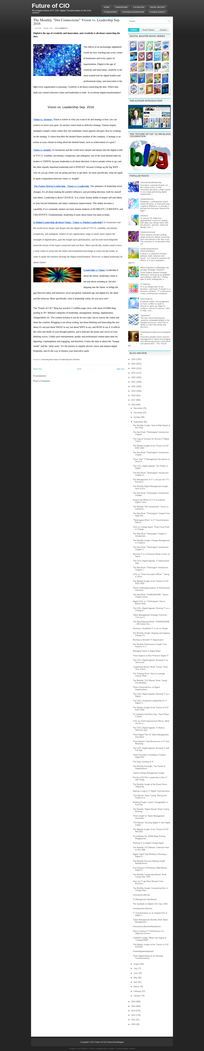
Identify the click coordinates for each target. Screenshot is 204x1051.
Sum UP (72, 359)
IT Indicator (145, 284)
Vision (77, 359)
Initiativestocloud (147, 232)
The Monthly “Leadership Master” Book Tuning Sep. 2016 (150, 875)
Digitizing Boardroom (133, 12)
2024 (133, 368)
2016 (133, 404)
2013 (133, 1011)
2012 (133, 1015)
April (136, 982)
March (137, 986)
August (137, 964)
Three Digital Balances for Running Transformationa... (148, 957)
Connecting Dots (47, 359)
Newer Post (37, 369)
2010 (133, 1024)
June (136, 973)
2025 (133, 364)
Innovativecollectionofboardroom (147, 926)
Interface (144, 216)
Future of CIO (51, 5)
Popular (134, 30)
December (138, 408)
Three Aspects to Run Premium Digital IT (150, 656)
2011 (133, 1020)
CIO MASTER (138, 7)
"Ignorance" (145, 315)
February (138, 991)
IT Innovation (110, 12)
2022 (133, 377)
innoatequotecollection (142, 908)
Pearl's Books (148, 30)
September (139, 422)
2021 (133, 382)
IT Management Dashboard (144, 899)
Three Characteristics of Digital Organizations (146, 688)
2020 (133, 386)
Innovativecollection (141, 895)
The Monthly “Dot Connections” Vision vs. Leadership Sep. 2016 (76, 21)
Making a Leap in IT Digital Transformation (151, 791)
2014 (133, 1006)
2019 (133, 391)
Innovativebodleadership (150, 182)
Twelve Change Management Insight (148, 773)
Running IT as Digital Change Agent (148, 843)
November (138, 413)
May (136, 977)
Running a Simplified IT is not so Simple (150, 628)
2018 (133, 395)
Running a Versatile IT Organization (148, 640)
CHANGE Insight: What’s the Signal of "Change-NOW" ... (149, 939)
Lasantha (111, 1049)
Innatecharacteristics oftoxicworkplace (149, 250)
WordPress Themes (88, 1049)
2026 (133, 359)
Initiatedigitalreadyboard (143, 951)
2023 (133, 373)
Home (106, 7)
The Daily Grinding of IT (143, 762)
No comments (61, 28)
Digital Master (157, 7)
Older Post (120, 369)
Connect (163, 30)
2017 (133, 400)
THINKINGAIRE (121, 7)
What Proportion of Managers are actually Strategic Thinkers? (154, 268)
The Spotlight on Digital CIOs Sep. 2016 (150, 904)
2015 (133, 1001)
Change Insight (157, 12)
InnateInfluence (147, 199)
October (137, 417)
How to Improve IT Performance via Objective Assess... (148, 932)
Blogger (120, 1042)
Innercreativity (146, 299)
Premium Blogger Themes (125, 1049)
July (136, 968)
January (137, 996)
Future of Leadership (61, 359)
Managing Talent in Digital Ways (147, 651)
